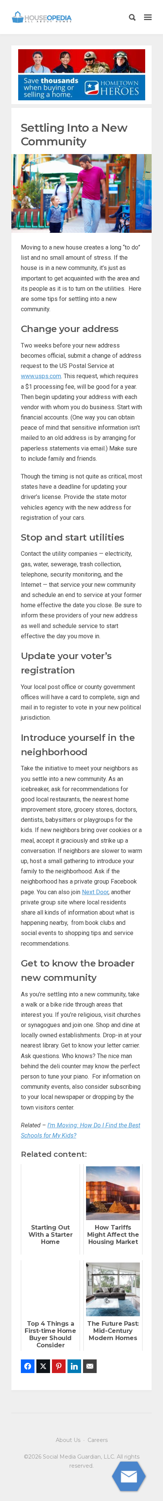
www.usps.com (41, 376)
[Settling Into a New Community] (81, 192)
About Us (68, 1440)
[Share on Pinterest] (59, 1366)
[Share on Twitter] (43, 1366)
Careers (98, 1440)
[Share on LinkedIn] (74, 1366)
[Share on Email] (90, 1366)
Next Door (95, 892)
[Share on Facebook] (27, 1366)
